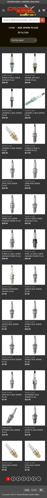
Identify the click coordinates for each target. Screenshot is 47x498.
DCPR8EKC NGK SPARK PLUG (32, 396)
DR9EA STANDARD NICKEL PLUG (10, 290)
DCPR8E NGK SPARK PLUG (11, 431)
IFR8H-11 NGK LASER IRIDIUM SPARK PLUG (11, 255)
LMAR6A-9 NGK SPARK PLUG (12, 149)
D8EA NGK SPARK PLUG (9, 466)
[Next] (39, 479)
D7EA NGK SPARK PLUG (32, 466)
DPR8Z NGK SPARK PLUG (33, 361)
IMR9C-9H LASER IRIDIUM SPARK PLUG (11, 220)
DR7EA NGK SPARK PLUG (10, 325)
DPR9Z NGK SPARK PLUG (33, 325)
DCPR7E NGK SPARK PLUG (34, 431)
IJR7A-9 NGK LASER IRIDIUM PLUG (33, 220)
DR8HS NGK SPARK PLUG (33, 290)
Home (12, 28)
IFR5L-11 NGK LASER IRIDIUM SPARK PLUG (34, 255)
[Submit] (42, 20)
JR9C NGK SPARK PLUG (9, 185)
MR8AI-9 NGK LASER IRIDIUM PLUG (11, 79)
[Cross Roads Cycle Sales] (21, 10)
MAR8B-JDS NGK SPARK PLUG (32, 79)
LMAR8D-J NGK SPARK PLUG (35, 114)
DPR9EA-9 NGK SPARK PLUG (12, 361)
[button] (3, 10)
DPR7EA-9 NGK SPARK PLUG (12, 396)
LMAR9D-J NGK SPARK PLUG (12, 114)
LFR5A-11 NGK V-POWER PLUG (32, 149)
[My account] (39, 10)
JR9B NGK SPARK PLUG (32, 185)
